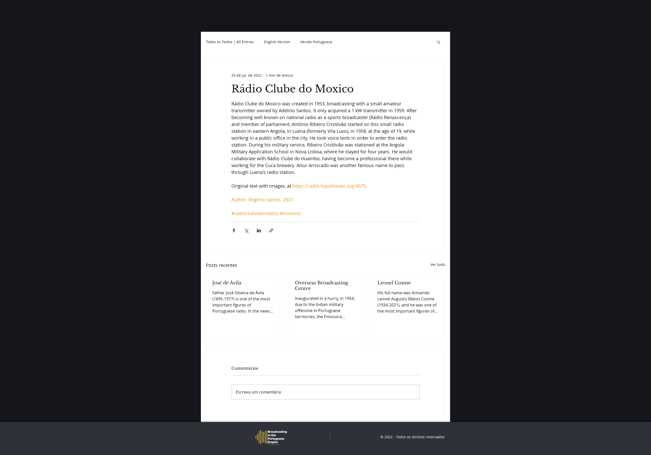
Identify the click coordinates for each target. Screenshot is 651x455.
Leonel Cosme (394, 283)
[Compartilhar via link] (271, 230)
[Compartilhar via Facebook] (233, 230)
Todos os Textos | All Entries (230, 41)
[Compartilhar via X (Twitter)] (246, 230)
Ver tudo (438, 264)
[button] (438, 42)
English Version (277, 41)
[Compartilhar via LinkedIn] (258, 230)
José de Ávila (226, 283)
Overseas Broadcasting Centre (321, 285)
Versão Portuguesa (316, 41)
